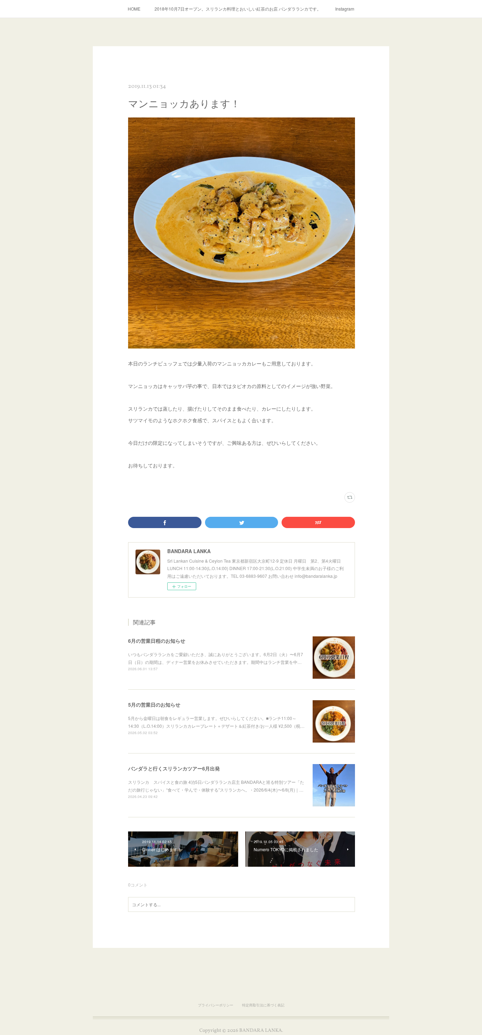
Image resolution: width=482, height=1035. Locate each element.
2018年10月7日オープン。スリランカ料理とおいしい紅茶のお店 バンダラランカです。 (238, 9)
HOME (134, 9)
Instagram (344, 9)
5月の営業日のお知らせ (154, 704)
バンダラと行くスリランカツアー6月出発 (174, 768)
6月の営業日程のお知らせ (156, 640)
